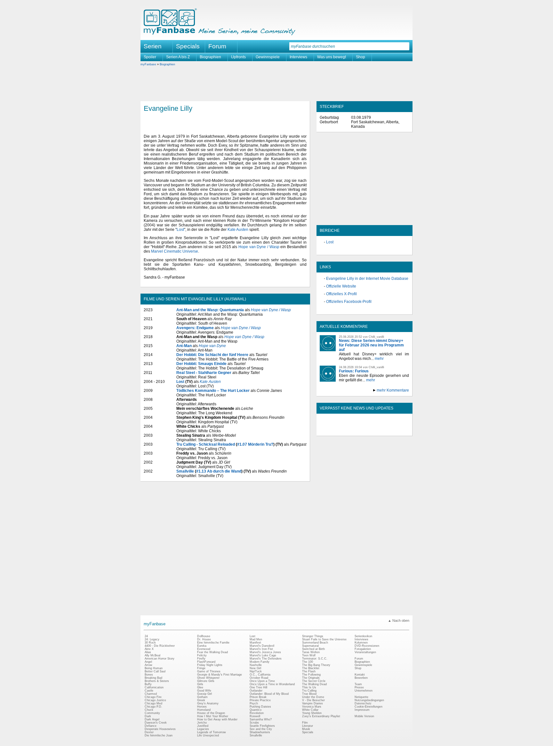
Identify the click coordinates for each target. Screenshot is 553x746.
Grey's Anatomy (208, 703)
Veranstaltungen (365, 652)
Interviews (298, 57)
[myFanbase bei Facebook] (349, 430)
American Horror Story (159, 658)
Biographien (210, 57)
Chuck (149, 709)
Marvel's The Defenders (266, 658)
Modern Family (259, 661)
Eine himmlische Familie (213, 642)
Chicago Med (153, 703)
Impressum (362, 709)
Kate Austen (238, 229)
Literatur (307, 725)
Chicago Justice (155, 700)
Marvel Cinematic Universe (174, 251)
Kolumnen (361, 642)
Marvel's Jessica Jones (265, 652)
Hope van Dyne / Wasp (258, 247)
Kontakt (360, 674)
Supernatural (310, 645)
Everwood (203, 649)
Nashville (256, 665)
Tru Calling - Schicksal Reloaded (205, 444)
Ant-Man (184, 346)
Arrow (148, 665)
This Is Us (309, 687)
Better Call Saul (155, 671)
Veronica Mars (311, 706)
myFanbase (148, 64)
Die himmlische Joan (158, 735)
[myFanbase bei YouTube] (394, 430)
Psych (254, 703)
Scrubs (254, 722)
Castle (149, 690)
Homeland (204, 709)
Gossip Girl (204, 693)
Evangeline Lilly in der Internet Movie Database (367, 278)
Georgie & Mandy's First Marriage (219, 674)
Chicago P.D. (153, 706)
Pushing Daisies (260, 706)
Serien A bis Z (178, 57)
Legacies (203, 729)
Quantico (255, 709)
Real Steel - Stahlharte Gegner (203, 372)
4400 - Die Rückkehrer (160, 645)
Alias (148, 652)
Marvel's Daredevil (262, 645)
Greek (201, 700)
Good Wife (204, 690)
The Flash (309, 671)
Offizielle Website (341, 286)
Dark (148, 716)
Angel (148, 661)
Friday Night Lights (209, 665)
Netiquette (361, 697)
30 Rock (150, 642)
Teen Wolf (309, 655)
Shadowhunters (260, 732)
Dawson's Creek (156, 722)
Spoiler (150, 57)
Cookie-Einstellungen (368, 706)
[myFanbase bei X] (364, 430)
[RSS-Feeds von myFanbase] (335, 430)
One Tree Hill (258, 687)
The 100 (307, 661)
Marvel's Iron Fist (261, 649)
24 (146, 636)
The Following (311, 674)
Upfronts (238, 57)
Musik (306, 729)
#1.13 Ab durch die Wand (218, 471)
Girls (200, 684)
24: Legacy (152, 639)
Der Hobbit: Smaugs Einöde (201, 363)
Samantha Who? (261, 719)
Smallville (185, 471)
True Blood (309, 693)
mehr (379, 358)
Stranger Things (312, 636)
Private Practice (260, 700)
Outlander (256, 690)
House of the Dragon (211, 713)
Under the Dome (313, 697)
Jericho (202, 722)
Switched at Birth (313, 649)
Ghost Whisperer (208, 677)
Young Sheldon (312, 713)
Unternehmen (364, 690)
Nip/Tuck (256, 671)
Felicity (202, 655)
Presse (359, 687)
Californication (154, 687)
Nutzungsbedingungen (369, 700)
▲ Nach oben (398, 620)
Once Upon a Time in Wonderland (272, 684)
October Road (259, 677)
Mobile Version (364, 716)
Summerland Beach (315, 642)
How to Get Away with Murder (217, 719)
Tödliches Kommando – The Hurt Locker (213, 390)
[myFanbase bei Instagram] (379, 430)
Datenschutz (363, 703)
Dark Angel (152, 719)
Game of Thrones (208, 671)
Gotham (202, 697)
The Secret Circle (313, 681)
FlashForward (206, 661)
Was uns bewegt (331, 57)
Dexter (149, 732)
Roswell (255, 716)
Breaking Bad (153, 677)
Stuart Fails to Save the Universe (324, 639)
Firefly (201, 658)
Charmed (151, 693)
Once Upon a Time (262, 681)
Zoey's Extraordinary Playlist (321, 716)
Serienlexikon (363, 636)
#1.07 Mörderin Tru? (255, 444)
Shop (360, 57)
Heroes (202, 706)
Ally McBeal (152, 655)
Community (152, 713)
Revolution (257, 713)
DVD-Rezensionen (367, 645)
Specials (188, 46)
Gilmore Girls (205, 681)
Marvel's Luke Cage (263, 655)
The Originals (311, 677)
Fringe (201, 668)
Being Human (154, 668)
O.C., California (260, 674)
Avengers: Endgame (195, 328)
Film (305, 722)
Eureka (201, 645)
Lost (180, 229)
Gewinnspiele (268, 57)
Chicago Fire (153, 697)
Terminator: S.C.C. (314, 658)
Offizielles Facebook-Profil (349, 301)
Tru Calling (309, 690)
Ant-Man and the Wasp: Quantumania (210, 310)
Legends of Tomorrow (211, 732)
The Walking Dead (314, 684)
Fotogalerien (363, 649)
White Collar (310, 709)
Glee (200, 687)
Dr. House (204, 639)
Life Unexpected (208, 735)
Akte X (149, 649)
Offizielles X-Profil (341, 294)
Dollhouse (203, 636)
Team (358, 684)
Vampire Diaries (312, 703)
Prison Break (258, 697)
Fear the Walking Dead (212, 652)
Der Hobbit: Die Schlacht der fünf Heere (212, 355)
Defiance (150, 725)
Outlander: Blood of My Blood (269, 693)
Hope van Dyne (212, 346)
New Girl (255, 668)
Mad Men (256, 639)
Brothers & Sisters (157, 681)
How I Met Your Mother (212, 716)
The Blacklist (310, 668)
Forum (217, 46)
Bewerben (361, 677)
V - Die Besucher (313, 700)
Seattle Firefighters (262, 725)
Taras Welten (311, 652)
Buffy (148, 684)
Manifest (255, 642)
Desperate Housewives (160, 729)
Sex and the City (261, 729)
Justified (202, 725)
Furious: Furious (354, 371)
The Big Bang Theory (316, 665)
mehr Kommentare (393, 390)
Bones (149, 674)
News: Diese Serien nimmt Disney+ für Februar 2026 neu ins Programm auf (371, 345)
